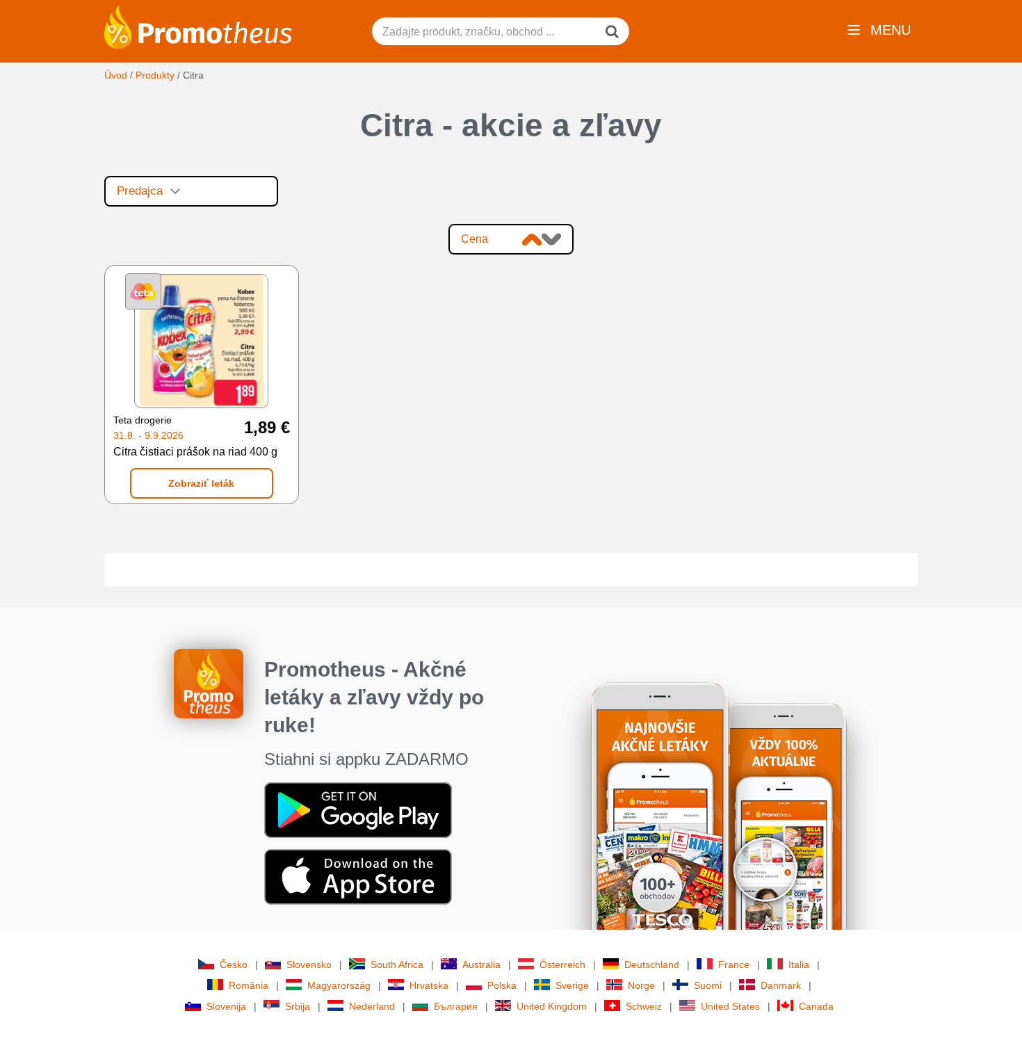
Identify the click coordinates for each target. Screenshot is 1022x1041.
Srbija (297, 1006)
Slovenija (226, 1006)
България (456, 1006)
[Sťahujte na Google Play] (358, 809)
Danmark (781, 985)
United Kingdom (552, 1006)
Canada (816, 1006)
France (733, 964)
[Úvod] (198, 25)
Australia (481, 964)
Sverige (572, 985)
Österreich (562, 964)
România (248, 985)
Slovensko (309, 964)
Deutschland (651, 964)
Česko (234, 964)
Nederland (372, 1006)
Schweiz (644, 1006)
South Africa (397, 964)
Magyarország (339, 985)
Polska (502, 985)
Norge (641, 985)
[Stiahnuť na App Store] (358, 876)
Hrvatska (428, 985)
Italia (798, 964)
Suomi (708, 985)
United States (730, 1006)
